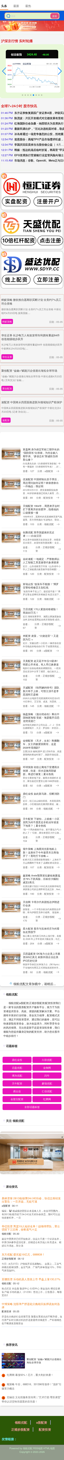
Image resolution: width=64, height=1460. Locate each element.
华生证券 (7, 357)
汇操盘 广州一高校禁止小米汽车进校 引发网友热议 (41, 1033)
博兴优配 (17, 1334)
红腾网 (47, 1357)
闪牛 (46, 1334)
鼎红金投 (17, 1318)
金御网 (47, 1326)
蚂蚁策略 (7, 321)
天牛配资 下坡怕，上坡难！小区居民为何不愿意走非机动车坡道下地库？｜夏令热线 (41, 822)
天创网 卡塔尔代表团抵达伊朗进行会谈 (41, 903)
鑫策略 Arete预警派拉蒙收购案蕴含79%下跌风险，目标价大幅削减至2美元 (41, 879)
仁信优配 (47, 1349)
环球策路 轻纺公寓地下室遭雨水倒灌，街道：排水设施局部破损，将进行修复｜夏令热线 (41, 770)
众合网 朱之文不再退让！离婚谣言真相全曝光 (41, 1188)
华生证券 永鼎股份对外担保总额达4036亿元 (28, 1457)
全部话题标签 (32, 1365)
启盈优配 (17, 1326)
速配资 (6, 420)
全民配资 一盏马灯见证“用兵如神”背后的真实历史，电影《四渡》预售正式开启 (40, 1215)
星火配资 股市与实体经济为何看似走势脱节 (41, 930)
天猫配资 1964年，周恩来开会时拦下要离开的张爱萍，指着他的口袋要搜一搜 (41, 509)
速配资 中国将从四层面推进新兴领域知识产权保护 (31, 402)
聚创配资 (7, 388)
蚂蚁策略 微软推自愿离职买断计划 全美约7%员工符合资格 (31, 301)
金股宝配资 (17, 1357)
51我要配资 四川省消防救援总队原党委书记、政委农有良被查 (41, 1110)
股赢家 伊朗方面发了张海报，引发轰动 (41, 1163)
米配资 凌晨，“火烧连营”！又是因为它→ (41, 637)
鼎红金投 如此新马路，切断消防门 (41, 795)
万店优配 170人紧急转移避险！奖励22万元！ (40, 610)
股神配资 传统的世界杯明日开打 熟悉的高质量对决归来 (41, 1008)
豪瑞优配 (47, 1341)
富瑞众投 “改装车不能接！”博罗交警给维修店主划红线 (41, 585)
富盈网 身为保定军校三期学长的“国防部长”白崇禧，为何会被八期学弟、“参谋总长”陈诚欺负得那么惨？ (41, 454)
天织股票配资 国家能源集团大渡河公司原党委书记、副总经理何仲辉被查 (41, 1138)
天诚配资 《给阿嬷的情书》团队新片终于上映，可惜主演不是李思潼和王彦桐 (41, 691)
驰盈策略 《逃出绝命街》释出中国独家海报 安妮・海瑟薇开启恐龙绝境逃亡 (41, 717)
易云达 (17, 1349)
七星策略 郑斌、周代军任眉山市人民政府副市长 (41, 1085)
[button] (4, 71)
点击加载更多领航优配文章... (32, 1242)
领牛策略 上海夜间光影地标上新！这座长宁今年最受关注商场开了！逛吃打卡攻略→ (41, 852)
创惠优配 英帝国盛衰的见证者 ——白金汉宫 (38, 533)
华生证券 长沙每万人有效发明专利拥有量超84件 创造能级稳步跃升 (30, 337)
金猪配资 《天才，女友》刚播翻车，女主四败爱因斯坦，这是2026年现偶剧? (41, 744)
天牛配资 (17, 1341)
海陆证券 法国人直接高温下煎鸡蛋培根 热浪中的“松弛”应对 (41, 1058)
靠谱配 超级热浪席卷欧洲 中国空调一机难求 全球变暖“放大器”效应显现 (41, 983)
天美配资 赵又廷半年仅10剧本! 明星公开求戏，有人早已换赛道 (41, 662)
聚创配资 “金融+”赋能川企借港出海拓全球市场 (29, 371)
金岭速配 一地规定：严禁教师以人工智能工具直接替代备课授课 (41, 560)
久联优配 (47, 1318)
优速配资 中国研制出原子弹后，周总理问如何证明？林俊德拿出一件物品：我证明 (41, 482)
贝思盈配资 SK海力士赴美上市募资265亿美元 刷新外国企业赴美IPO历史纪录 (41, 957)
